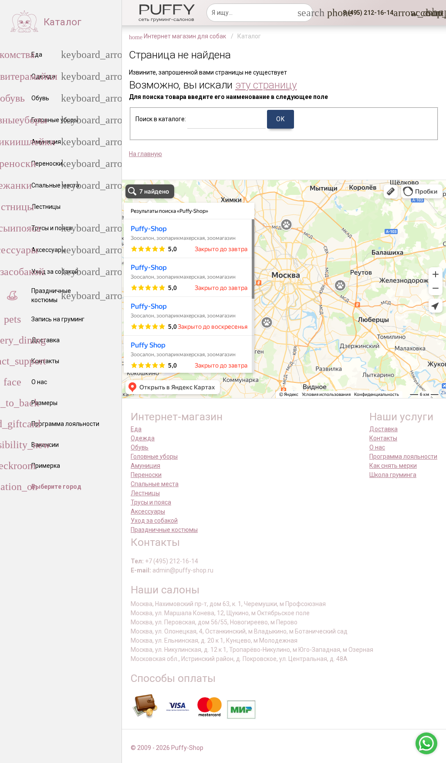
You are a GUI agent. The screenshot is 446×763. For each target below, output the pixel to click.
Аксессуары (148, 511)
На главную (145, 153)
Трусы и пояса (151, 502)
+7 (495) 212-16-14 (171, 561)
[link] (416, 12)
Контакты (383, 438)
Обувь (140, 447)
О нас (377, 447)
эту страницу (266, 84)
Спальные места (155, 483)
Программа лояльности (403, 456)
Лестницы (145, 493)
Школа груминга (392, 474)
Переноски (146, 474)
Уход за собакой (154, 520)
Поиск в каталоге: (160, 119)
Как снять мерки (393, 465)
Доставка (383, 429)
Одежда (143, 438)
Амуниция (145, 465)
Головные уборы (154, 456)
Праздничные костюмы (164, 529)
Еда (136, 429)
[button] (365, 12)
